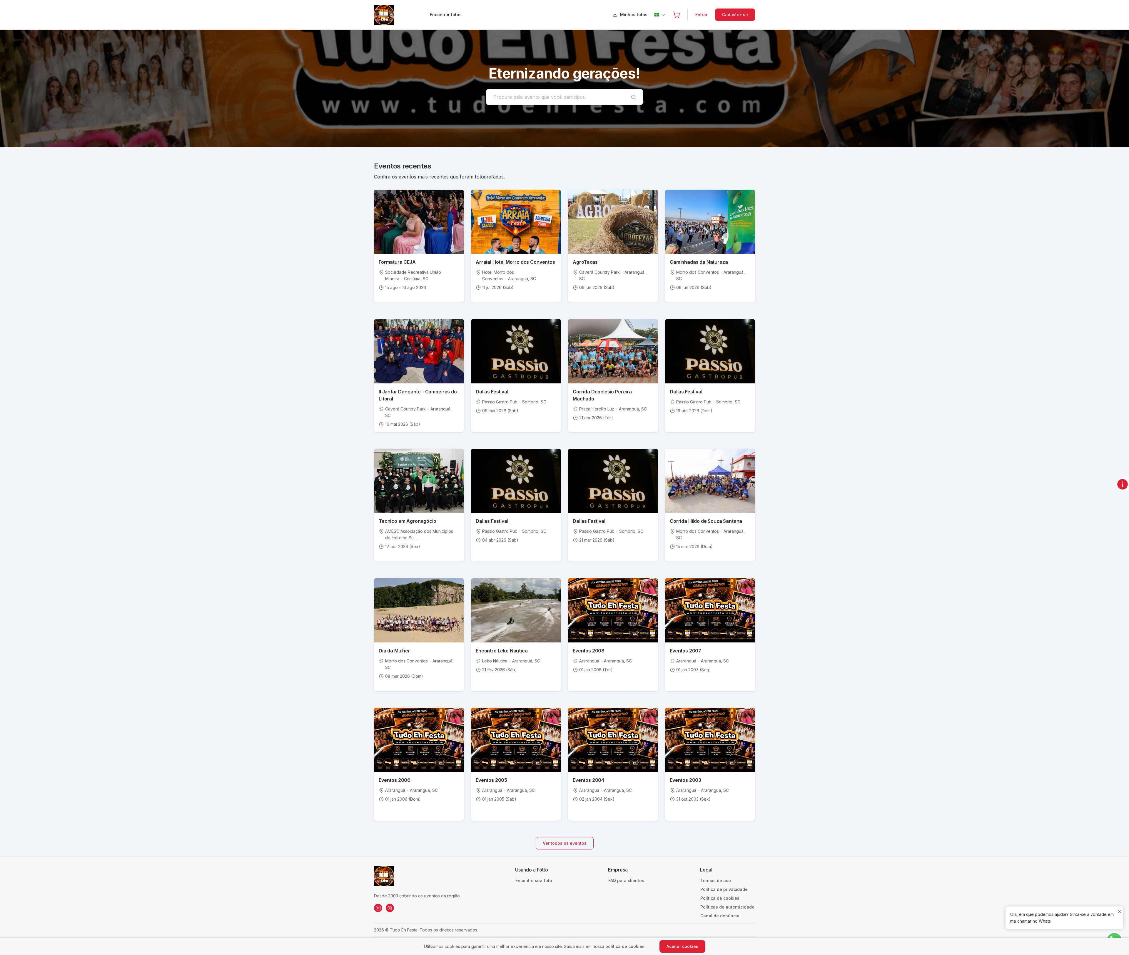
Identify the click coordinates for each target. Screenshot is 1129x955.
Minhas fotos (633, 14)
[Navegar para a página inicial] (401, 15)
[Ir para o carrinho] (676, 15)
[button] (676, 15)
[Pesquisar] (633, 97)
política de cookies (624, 946)
